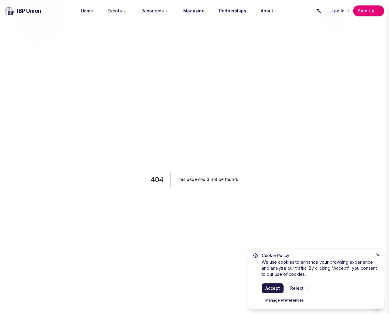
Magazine (194, 10)
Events (115, 10)
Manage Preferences (284, 300)
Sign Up (366, 10)
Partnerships (232, 10)
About (267, 10)
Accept (272, 288)
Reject (297, 288)
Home (87, 10)
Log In (338, 10)
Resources (152, 10)
